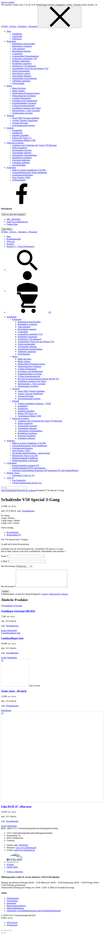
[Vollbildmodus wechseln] (5, 930)
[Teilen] (8, 930)
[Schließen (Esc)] (10, 930)
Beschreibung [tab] (13, 532)
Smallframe (11, 490)
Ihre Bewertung (8, 566)
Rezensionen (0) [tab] (14, 535)
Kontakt (10, 864)
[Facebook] (22, 203)
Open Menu (6, 229)
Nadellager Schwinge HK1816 (18, 611)
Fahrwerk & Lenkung (26, 490)
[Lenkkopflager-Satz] (11, 633)
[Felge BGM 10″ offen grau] (52, 801)
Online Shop (12, 224)
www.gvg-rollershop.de (26, 847)
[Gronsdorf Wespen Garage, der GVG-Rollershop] (19, 26)
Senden (5, 591)
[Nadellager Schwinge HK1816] (11, 606)
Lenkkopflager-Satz (12, 638)
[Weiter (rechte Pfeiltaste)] (5, 932)
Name (4, 556)
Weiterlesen (6, 710)
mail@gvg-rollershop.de (17, 222)
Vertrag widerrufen (15, 872)
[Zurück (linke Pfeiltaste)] (2, 932)
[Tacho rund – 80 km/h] (15, 685)
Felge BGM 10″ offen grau (16, 806)
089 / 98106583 (13, 219)
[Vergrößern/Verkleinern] (2, 930)
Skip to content (7, 2)
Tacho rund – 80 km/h (13, 691)
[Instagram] (12, 925)
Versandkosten (28, 511)
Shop (3, 490)
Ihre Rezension (8, 586)
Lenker (45, 594)
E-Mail (5, 561)
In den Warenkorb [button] (9, 630)
